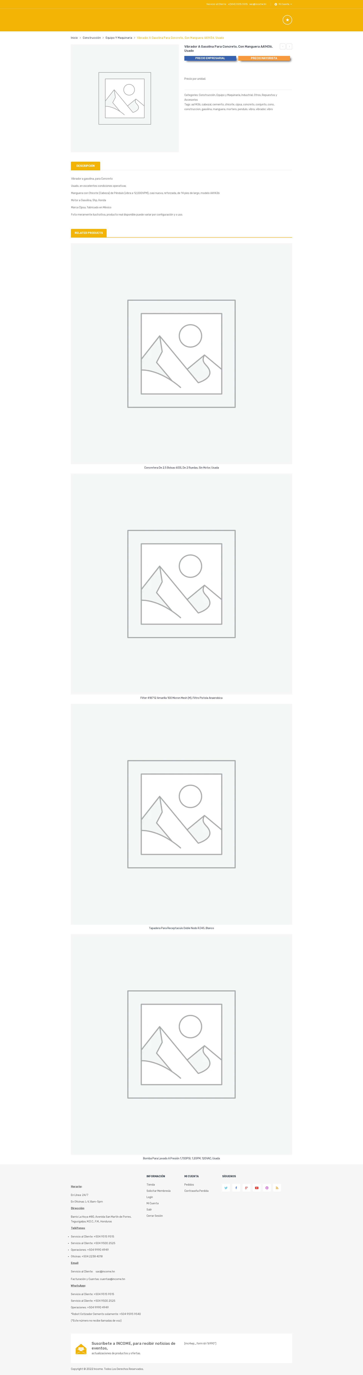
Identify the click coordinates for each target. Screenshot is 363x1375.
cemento (218, 104)
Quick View (182, 458)
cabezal (206, 104)
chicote (229, 104)
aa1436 (196, 104)
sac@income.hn (257, 4)
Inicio (74, 37)
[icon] (287, 19)
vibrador (261, 109)
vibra (252, 109)
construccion (192, 109)
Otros (257, 95)
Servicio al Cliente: (82, 1271)
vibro (270, 109)
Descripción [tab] (85, 166)
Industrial (247, 95)
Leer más (181, 466)
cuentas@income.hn (112, 1279)
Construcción (92, 37)
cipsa (239, 104)
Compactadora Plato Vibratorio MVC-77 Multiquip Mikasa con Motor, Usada (289, 47)
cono (271, 104)
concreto (248, 104)
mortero (231, 109)
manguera (219, 109)
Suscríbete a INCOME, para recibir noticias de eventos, (133, 1345)
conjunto (261, 104)
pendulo (242, 109)
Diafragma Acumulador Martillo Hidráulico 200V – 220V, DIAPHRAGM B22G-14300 (282, 47)
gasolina (207, 109)
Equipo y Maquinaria (119, 37)
